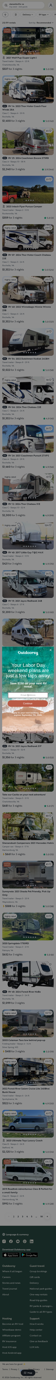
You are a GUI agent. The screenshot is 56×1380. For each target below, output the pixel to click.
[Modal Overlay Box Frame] (28, 690)
